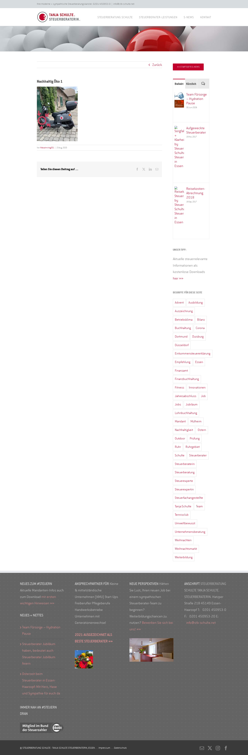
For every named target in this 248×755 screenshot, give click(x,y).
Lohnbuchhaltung (186, 413)
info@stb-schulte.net (123, 3)
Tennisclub (181, 515)
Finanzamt (181, 370)
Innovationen (197, 387)
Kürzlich (191, 84)
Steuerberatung (185, 472)
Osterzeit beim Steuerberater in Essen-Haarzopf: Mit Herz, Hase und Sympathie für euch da (41, 683)
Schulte (179, 455)
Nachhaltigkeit (184, 430)
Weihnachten (183, 540)
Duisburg (198, 336)
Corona (200, 328)
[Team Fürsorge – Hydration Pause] (179, 95)
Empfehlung (182, 362)
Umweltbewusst (185, 523)
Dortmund (181, 336)
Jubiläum (192, 404)
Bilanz (201, 320)
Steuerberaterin (185, 464)
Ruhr (178, 447)
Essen (199, 362)
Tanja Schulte (183, 506)
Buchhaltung (183, 328)
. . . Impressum (103, 747)
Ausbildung (195, 302)
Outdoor (180, 438)
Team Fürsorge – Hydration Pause (196, 98)
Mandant (180, 421)
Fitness (179, 387)
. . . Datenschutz (119, 747)
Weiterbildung (184, 557)
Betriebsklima (183, 320)
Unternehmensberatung (190, 532)
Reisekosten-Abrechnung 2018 (195, 193)
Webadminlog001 (47, 147)
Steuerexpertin (184, 489)
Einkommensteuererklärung (192, 353)
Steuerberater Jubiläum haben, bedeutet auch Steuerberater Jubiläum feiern (38, 654)
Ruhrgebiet (193, 447)
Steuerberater (198, 455)
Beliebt (179, 84)
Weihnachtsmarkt (186, 549)
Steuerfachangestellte (189, 498)
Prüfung (195, 438)
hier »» (178, 278)
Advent (179, 302)
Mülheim (196, 421)
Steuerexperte (184, 481)
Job (203, 396)
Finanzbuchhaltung (187, 379)
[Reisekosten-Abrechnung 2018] (179, 189)
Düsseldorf (182, 345)
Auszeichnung (184, 311)
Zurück (157, 65)
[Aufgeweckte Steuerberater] (179, 129)
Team (199, 506)
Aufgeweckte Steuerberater (196, 130)
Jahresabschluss (185, 396)
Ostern (202, 430)
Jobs (178, 404)
